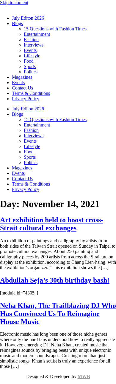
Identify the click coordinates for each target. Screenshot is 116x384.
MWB (84, 376)
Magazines (22, 77)
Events (30, 50)
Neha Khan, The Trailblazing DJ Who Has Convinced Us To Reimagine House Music (58, 314)
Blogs (17, 23)
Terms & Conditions (31, 93)
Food (29, 61)
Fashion (31, 39)
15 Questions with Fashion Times (55, 28)
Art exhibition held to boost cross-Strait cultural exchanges (51, 224)
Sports (30, 66)
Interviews (33, 44)
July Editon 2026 (28, 18)
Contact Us (22, 87)
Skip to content (14, 2)
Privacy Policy (25, 98)
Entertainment (37, 34)
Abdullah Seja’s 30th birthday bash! (54, 280)
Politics (30, 71)
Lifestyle (32, 55)
